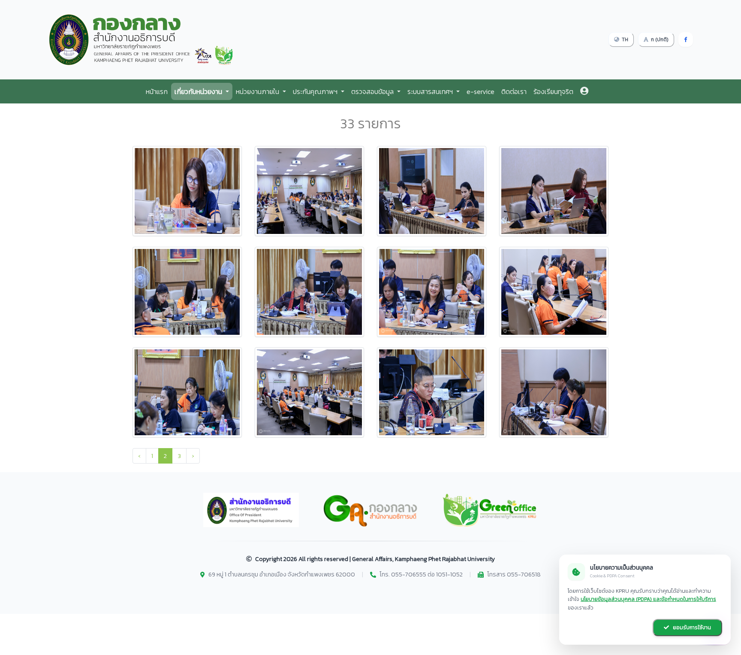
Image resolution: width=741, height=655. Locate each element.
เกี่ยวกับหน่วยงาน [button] (199, 91)
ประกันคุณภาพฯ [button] (316, 91)
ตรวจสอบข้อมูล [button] (373, 91)
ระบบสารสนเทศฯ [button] (431, 91)
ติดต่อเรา (514, 91)
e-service (480, 91)
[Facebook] (685, 39)
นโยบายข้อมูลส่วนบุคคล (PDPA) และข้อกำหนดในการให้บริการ (648, 599)
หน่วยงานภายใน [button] (258, 91)
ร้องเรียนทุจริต (553, 91)
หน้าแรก (157, 91)
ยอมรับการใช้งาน (691, 627)
